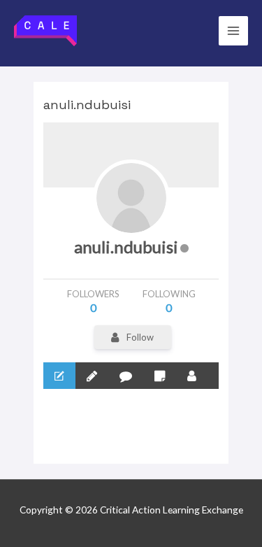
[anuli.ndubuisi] (131, 197)
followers (93, 301)
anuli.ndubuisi (126, 246)
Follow (140, 337)
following (169, 301)
